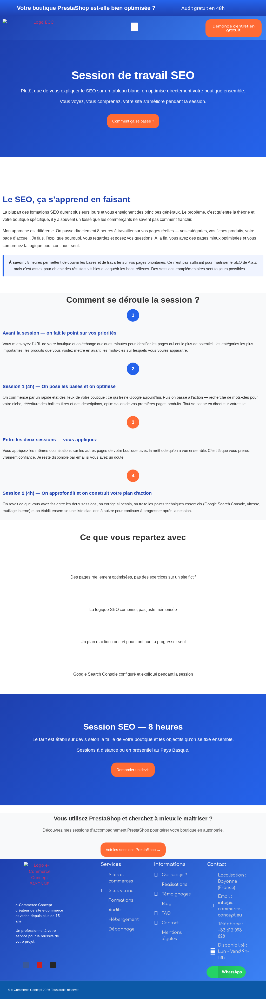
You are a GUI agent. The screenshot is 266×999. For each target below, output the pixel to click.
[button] (134, 27)
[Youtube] (39, 965)
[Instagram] (53, 965)
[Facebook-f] (26, 965)
